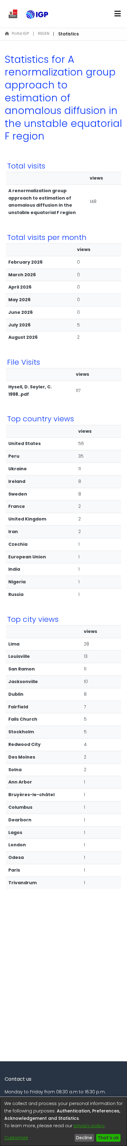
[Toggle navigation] (117, 14)
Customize (16, 1138)
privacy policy (89, 1126)
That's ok (108, 1138)
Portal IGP (20, 33)
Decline (84, 1138)
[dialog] (63, 1121)
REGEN (43, 33)
